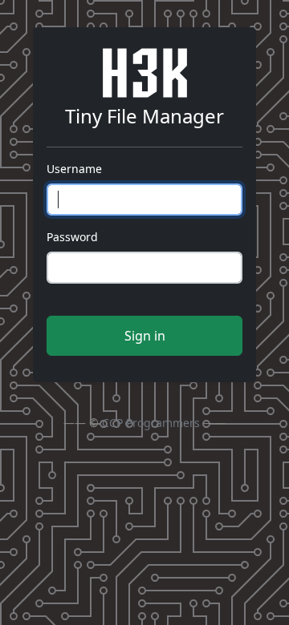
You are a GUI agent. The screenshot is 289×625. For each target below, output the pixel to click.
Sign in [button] (144, 336)
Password (72, 236)
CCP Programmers (151, 422)
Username (74, 168)
